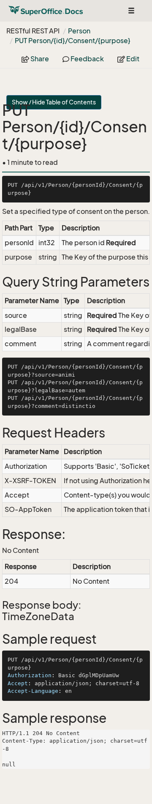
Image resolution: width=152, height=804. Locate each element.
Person (79, 31)
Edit (132, 59)
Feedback (86, 59)
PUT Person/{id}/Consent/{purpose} (72, 40)
